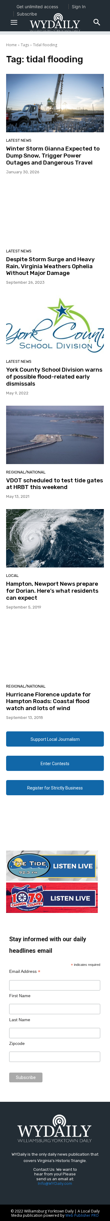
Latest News (18, 140)
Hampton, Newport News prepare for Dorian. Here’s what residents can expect (52, 590)
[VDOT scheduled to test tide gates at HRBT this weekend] (55, 435)
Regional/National (26, 472)
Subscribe (27, 13)
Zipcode (17, 1043)
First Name (20, 995)
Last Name (19, 1019)
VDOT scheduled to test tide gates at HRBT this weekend (54, 484)
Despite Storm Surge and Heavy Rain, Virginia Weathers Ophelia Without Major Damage (50, 266)
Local (12, 576)
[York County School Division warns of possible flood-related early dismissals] (55, 324)
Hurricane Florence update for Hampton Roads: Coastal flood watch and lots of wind (48, 701)
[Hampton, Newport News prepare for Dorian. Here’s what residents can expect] (55, 538)
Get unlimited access (37, 6)
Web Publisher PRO (82, 1215)
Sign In (79, 6)
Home (11, 44)
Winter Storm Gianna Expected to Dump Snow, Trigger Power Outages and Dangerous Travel (53, 155)
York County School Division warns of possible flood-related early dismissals (54, 376)
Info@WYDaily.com (55, 1183)
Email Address (24, 971)
